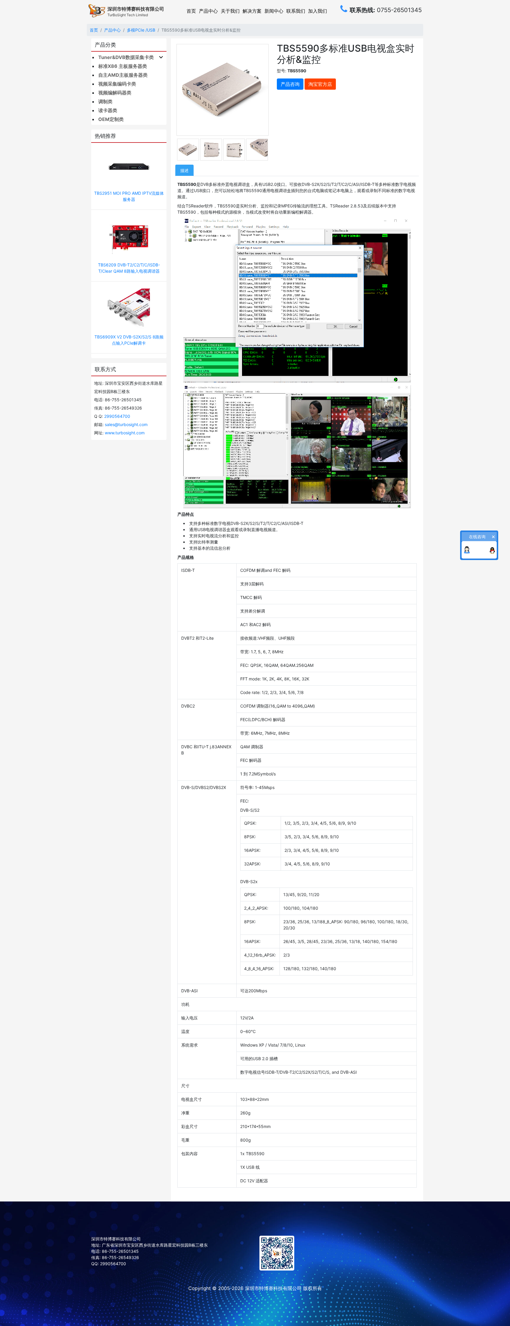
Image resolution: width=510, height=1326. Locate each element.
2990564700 (117, 416)
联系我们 (295, 11)
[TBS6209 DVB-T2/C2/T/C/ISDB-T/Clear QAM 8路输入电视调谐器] (129, 238)
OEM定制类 (111, 119)
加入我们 (317, 11)
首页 (191, 11)
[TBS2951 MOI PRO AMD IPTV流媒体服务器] (129, 167)
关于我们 (230, 11)
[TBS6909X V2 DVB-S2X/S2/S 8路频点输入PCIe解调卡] (129, 310)
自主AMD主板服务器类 (123, 75)
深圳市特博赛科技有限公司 (273, 1288)
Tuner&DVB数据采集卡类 (126, 57)
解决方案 (252, 11)
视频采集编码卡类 (117, 84)
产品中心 (208, 11)
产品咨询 (290, 84)
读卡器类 (107, 110)
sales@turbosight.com (126, 424)
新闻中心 (273, 11)
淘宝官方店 (320, 84)
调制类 (105, 101)
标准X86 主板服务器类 (122, 66)
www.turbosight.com (125, 432)
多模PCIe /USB (141, 29)
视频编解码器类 (114, 93)
